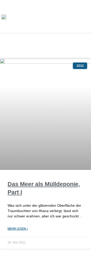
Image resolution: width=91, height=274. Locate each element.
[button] (83, 16)
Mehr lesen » (18, 229)
